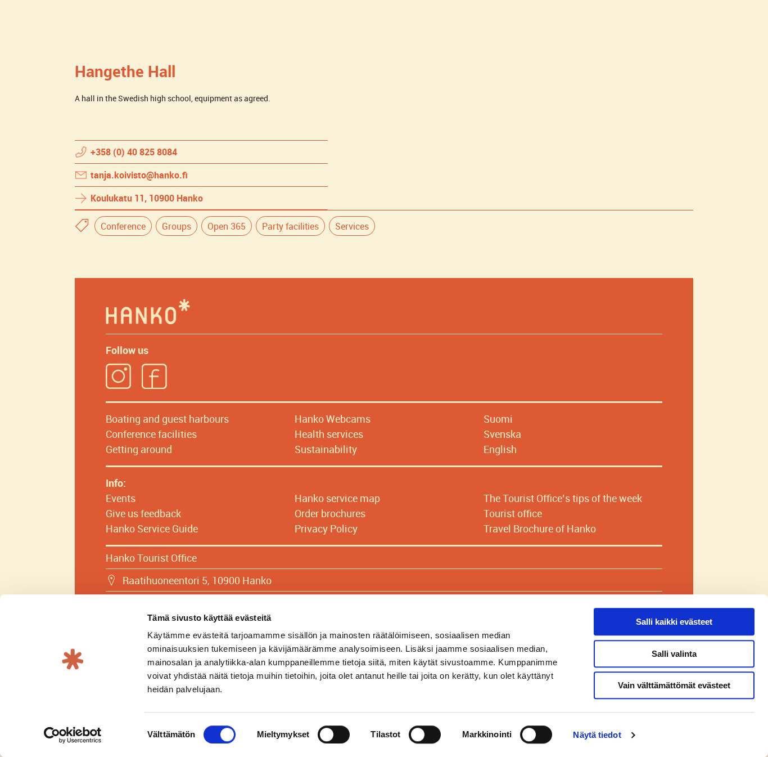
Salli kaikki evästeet (674, 621)
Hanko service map (337, 498)
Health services (329, 434)
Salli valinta (674, 654)
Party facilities (290, 226)
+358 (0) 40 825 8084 (134, 152)
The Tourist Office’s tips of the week (563, 498)
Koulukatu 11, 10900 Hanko (147, 198)
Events (120, 498)
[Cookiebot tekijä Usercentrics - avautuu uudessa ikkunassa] (73, 735)
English (500, 449)
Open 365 (226, 226)
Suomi (498, 418)
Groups (176, 226)
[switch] (334, 734)
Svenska (502, 434)
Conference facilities (151, 434)
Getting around (139, 449)
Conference (123, 226)
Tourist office (513, 513)
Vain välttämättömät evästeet (674, 685)
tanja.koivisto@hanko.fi (139, 175)
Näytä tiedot (597, 735)
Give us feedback (143, 513)
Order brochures (330, 513)
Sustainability (326, 449)
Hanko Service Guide (152, 528)
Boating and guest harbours (167, 418)
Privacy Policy (326, 528)
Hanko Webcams (333, 418)
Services (352, 226)
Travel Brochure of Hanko (540, 528)
